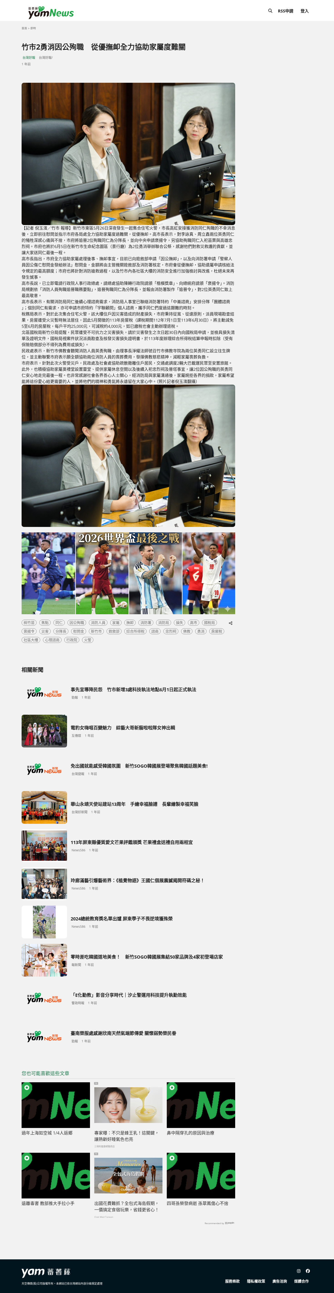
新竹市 (96, 631)
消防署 (145, 622)
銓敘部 (114, 631)
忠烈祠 (170, 631)
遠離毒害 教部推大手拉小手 (48, 1203)
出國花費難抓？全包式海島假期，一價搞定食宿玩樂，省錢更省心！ (126, 1206)
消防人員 (98, 622)
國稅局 (209, 622)
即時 (33, 28)
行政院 (71, 639)
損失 (179, 622)
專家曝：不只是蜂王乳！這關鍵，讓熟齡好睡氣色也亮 (126, 1136)
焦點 (45, 622)
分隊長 (60, 631)
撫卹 (130, 622)
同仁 (59, 622)
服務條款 (232, 1281)
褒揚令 (29, 631)
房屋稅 (216, 631)
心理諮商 (52, 639)
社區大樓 (31, 639)
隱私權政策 (256, 1281)
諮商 (155, 631)
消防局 (163, 622)
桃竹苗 (29, 622)
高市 (193, 622)
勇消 (200, 631)
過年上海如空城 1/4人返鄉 (47, 1133)
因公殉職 (77, 622)
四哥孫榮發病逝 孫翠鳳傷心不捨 (197, 1203)
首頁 (24, 28)
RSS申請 (285, 11)
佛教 (186, 631)
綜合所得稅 (135, 631)
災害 (45, 631)
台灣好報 (28, 57)
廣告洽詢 (279, 1281)
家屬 (116, 622)
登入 (305, 11)
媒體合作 (301, 1281)
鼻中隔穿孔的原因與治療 (190, 1133)
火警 (87, 639)
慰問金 (78, 631)
